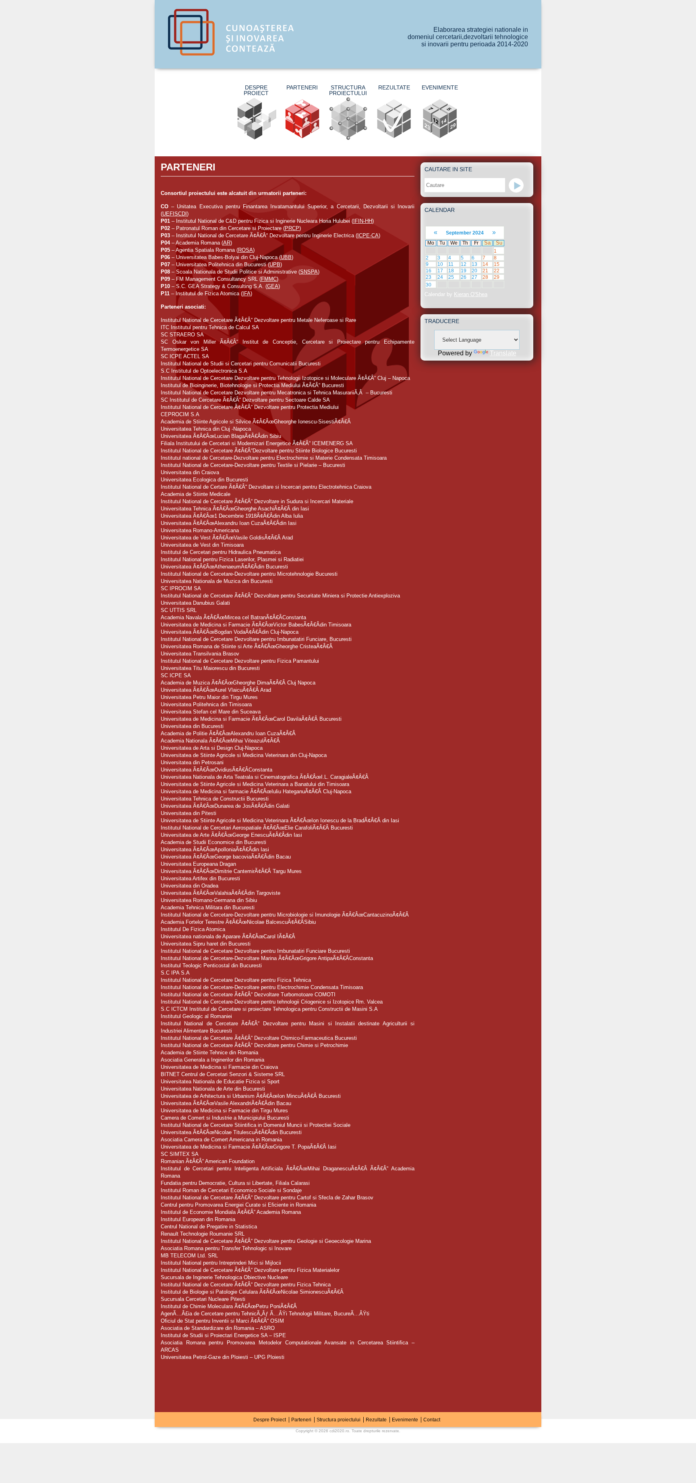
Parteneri (302, 88)
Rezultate (394, 88)
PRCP (292, 228)
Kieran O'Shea (470, 294)
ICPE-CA (368, 235)
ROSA (245, 250)
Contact (431, 1420)
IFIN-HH (362, 221)
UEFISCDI (174, 214)
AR (226, 243)
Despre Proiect (256, 90)
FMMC (269, 279)
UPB (274, 264)
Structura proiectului (348, 90)
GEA (272, 286)
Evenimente (440, 88)
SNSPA (309, 272)
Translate (503, 353)
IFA (246, 293)
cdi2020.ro (339, 1431)
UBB (286, 257)
